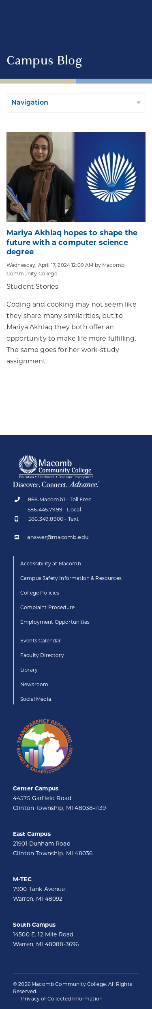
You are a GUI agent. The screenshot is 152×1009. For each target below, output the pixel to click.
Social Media (35, 699)
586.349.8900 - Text (53, 519)
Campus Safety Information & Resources (71, 578)
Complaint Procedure (47, 607)
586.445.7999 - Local (54, 510)
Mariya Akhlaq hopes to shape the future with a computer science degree (71, 242)
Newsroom (34, 684)
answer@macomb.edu (58, 537)
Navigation (29, 103)
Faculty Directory (42, 655)
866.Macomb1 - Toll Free (60, 499)
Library (29, 670)
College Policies (40, 593)
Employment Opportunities (55, 622)
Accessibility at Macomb (50, 563)
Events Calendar (40, 641)
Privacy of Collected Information (62, 999)
